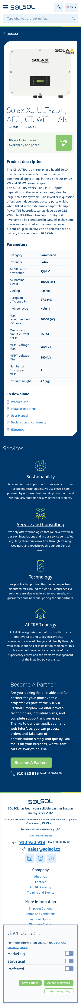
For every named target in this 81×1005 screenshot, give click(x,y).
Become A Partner (31, 762)
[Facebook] (40, 858)
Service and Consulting (40, 524)
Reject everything (59, 991)
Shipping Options (40, 908)
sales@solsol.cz (44, 849)
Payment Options (40, 919)
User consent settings (40, 835)
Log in (63, 143)
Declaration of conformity (29, 422)
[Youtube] (51, 858)
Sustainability (40, 476)
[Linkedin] (29, 858)
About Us (40, 876)
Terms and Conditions (40, 914)
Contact (40, 882)
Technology (40, 577)
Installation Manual (24, 409)
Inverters (13, 33)
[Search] (73, 18)
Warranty (17, 429)
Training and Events (40, 892)
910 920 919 (28, 773)
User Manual (19, 415)
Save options (30, 983)
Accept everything (58, 983)
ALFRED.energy (40, 624)
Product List (19, 402)
